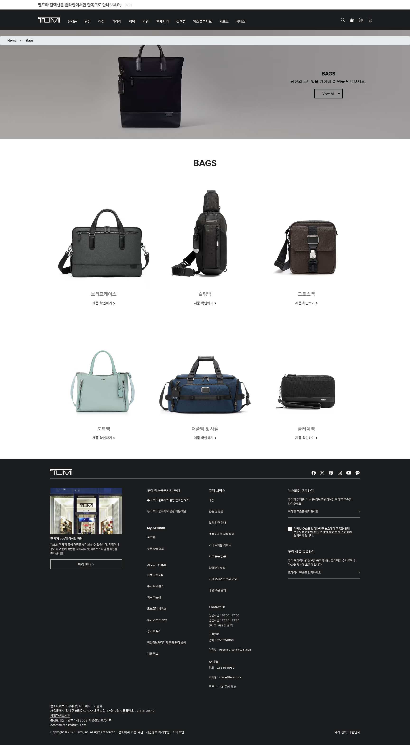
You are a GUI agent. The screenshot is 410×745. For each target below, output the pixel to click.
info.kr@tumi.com (230, 677)
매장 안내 (84, 564)
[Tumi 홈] (49, 19)
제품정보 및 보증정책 (221, 533)
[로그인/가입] (361, 20)
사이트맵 (178, 732)
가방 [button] (146, 21)
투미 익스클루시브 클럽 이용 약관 (166, 511)
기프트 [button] (223, 21)
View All (328, 93)
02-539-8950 (225, 667)
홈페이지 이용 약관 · (132, 732)
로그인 (151, 537)
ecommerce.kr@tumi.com (235, 649)
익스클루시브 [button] (202, 21)
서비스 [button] (240, 21)
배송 (211, 500)
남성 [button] (87, 21)
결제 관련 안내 (217, 522)
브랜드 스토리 (155, 575)
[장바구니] (370, 20)
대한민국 (354, 732)
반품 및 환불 (216, 511)
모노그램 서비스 (156, 608)
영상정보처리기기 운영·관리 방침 (166, 642)
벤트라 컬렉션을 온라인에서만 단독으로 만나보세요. (79, 5)
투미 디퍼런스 (155, 586)
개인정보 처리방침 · (159, 732)
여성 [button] (101, 21)
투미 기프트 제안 (157, 620)
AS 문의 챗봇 (228, 686)
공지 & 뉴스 (154, 631)
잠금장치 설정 (217, 567)
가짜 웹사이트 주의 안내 (223, 579)
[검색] (343, 20)
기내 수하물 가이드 (220, 545)
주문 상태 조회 (155, 548)
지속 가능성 (154, 597)
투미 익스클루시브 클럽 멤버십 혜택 (168, 500)
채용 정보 (152, 653)
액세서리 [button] (162, 21)
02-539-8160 (225, 640)
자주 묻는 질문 (217, 556)
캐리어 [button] (116, 21)
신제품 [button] (72, 21)
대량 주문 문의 (217, 590)
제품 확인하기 (102, 303)
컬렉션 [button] (181, 21)
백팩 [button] (132, 21)
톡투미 (213, 686)
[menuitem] (72, 20)
